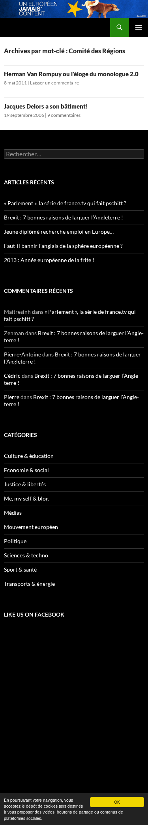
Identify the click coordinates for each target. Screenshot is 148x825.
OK (117, 802)
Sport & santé (20, 569)
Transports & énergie (29, 583)
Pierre (11, 397)
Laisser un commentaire (54, 83)
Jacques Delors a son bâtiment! (46, 106)
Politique (15, 541)
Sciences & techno (26, 555)
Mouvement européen (31, 526)
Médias (13, 512)
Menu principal (138, 27)
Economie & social (26, 470)
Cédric (12, 375)
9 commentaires (64, 115)
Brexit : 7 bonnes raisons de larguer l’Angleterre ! (63, 217)
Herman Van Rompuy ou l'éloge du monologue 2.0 (71, 73)
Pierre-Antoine (22, 354)
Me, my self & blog (26, 498)
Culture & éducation (29, 455)
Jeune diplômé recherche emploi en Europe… (59, 231)
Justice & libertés (25, 484)
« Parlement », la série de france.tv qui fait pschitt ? (65, 203)
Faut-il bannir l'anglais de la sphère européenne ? (63, 245)
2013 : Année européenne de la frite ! (49, 260)
